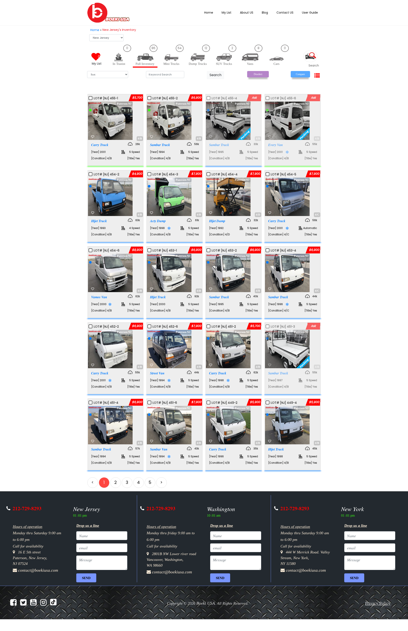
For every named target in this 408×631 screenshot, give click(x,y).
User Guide (311, 12)
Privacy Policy (377, 599)
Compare (300, 72)
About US (252, 12)
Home (217, 12)
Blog (269, 12)
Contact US (287, 12)
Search (215, 73)
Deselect (258, 72)
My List (233, 12)
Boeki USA (205, 599)
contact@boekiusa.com (38, 566)
